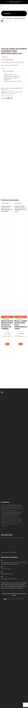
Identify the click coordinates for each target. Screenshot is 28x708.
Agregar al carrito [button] (7, 317)
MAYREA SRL (13, 593)
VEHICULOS (9, 18)
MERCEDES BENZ (20, 18)
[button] (14, 7)
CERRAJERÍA (10, 92)
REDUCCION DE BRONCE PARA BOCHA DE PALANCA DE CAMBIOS (7, 325)
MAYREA (3, 93)
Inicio (3, 18)
